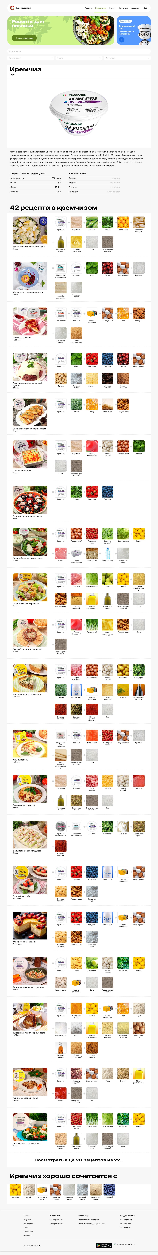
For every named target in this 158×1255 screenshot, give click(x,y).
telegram (127, 1227)
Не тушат (115, 187)
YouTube (127, 1223)
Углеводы (15, 192)
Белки (13, 183)
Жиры (13, 187)
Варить (72, 178)
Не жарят (115, 183)
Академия (135, 8)
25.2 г (58, 187)
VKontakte (128, 1220)
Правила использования (88, 1220)
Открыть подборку (24, 38)
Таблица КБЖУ (56, 1220)
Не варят (115, 178)
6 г (59, 183)
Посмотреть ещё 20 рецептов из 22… (79, 1160)
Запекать (73, 192)
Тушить (73, 187)
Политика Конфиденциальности (91, 1223)
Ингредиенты (100, 8)
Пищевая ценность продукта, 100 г (27, 173)
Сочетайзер (23, 8)
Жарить (73, 183)
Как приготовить (77, 173)
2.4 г (58, 192)
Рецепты (88, 8)
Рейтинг (112, 8)
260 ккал (56, 178)
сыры (12, 74)
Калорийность (17, 178)
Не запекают (113, 192)
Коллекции (123, 8)
